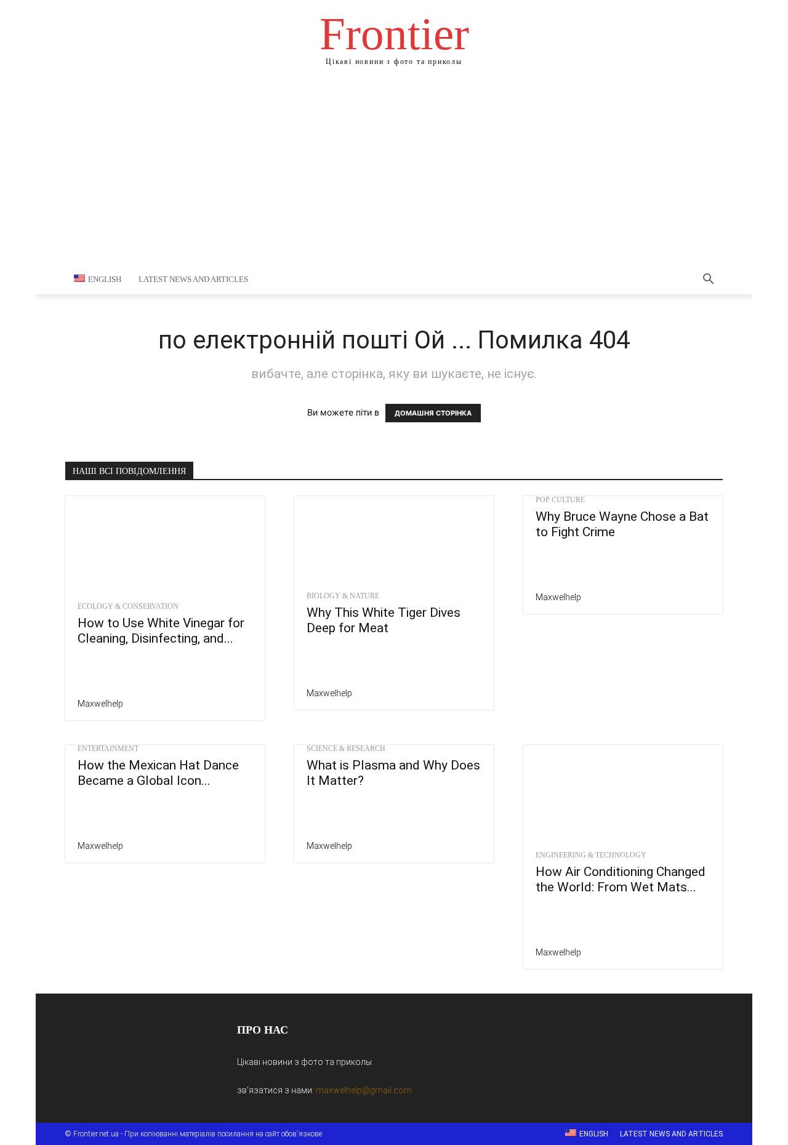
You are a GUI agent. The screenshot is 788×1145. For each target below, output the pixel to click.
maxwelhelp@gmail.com (364, 1090)
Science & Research (346, 748)
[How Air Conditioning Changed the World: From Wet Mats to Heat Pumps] (623, 794)
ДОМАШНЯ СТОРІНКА (433, 413)
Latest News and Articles (193, 279)
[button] (708, 280)
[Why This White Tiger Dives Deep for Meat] (394, 540)
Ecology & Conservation (128, 606)
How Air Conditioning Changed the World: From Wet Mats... (621, 879)
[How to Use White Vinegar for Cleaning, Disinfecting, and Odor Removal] (165, 545)
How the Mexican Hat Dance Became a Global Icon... (158, 773)
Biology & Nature (343, 596)
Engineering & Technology (591, 855)
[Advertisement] (394, 172)
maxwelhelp (100, 704)
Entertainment (108, 748)
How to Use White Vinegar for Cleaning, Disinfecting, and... (161, 631)
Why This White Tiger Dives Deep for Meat (383, 620)
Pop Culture (560, 500)
